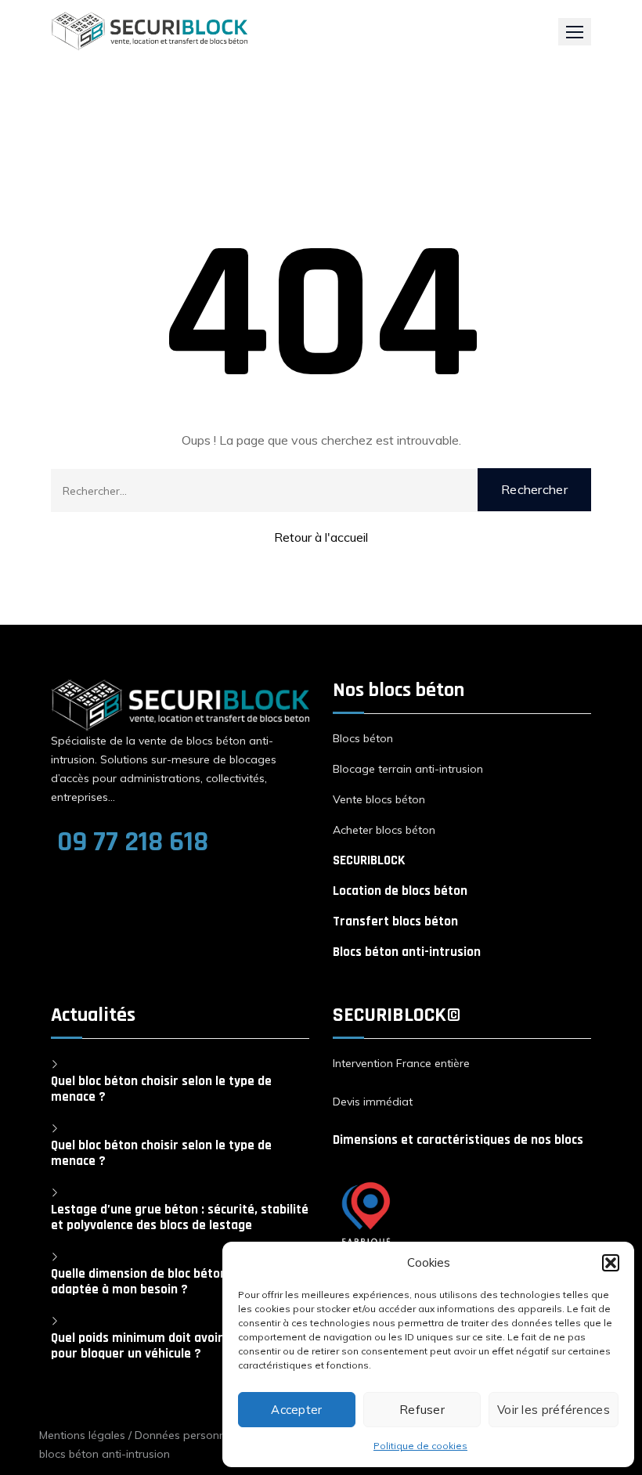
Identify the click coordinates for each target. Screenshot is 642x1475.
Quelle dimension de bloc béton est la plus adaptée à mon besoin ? (170, 1281)
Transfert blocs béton (395, 921)
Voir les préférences (553, 1409)
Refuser (422, 1409)
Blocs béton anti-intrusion (407, 952)
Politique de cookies (420, 1446)
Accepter (296, 1409)
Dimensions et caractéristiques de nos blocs (458, 1140)
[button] (611, 1263)
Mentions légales (82, 1435)
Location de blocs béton (400, 891)
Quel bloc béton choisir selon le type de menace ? (161, 1089)
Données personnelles (191, 1435)
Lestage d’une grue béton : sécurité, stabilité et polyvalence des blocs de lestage (179, 1217)
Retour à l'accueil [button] (321, 537)
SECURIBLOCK (369, 860)
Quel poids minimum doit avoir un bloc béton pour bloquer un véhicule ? (177, 1345)
